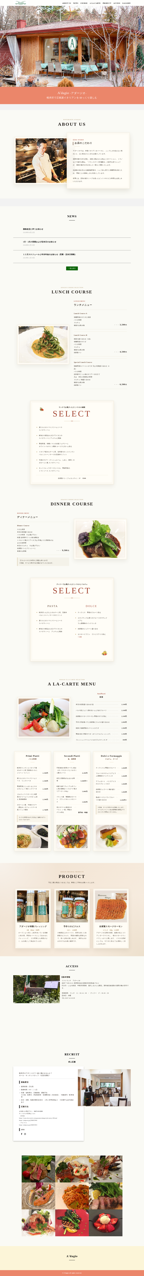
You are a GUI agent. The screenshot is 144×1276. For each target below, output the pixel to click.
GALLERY (126, 3)
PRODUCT (107, 3)
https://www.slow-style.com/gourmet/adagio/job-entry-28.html (38, 1118)
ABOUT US (66, 3)
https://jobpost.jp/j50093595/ (28, 1125)
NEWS (75, 3)
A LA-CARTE (95, 3)
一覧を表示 (72, 268)
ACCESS (116, 3)
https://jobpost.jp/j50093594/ (28, 1120)
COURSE (84, 3)
